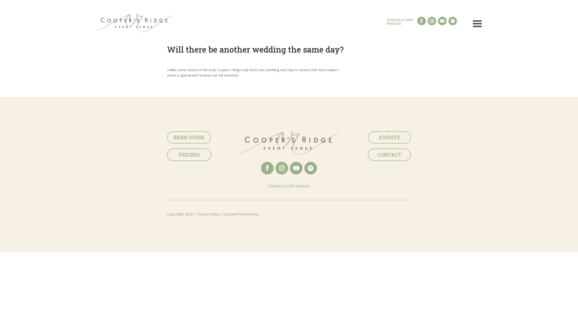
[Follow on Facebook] (421, 21)
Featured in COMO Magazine (400, 21)
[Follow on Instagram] (432, 21)
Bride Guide (189, 137)
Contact (389, 154)
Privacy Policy (208, 214)
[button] (477, 26)
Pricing (189, 154)
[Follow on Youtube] (442, 21)
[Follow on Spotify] (452, 21)
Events (389, 137)
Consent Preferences (241, 214)
